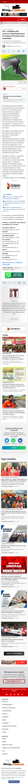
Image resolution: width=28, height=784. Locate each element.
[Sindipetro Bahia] (14, 329)
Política (4, 701)
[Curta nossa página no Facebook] (6, 694)
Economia (5, 717)
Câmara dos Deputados (9, 726)
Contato (4, 754)
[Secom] (14, 14)
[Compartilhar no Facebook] (4, 51)
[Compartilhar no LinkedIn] (23, 51)
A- (20, 82)
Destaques (5, 723)
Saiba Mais (14, 319)
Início (4, 738)
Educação (5, 729)
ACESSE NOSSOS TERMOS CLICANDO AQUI (12, 778)
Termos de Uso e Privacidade (11, 748)
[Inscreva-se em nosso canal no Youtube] (18, 694)
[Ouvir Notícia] (4, 88)
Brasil (4, 720)
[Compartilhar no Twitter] (9, 51)
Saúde (4, 732)
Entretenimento (7, 704)
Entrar (5, 1)
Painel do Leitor (7, 744)
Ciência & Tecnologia (8, 707)
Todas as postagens (14, 653)
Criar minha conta (13, 681)
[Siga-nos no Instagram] (10, 694)
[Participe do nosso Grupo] (14, 276)
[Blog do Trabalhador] (14, 8)
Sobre (4, 741)
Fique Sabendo (6, 710)
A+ (25, 82)
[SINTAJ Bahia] (14, 662)
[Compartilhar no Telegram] (18, 51)
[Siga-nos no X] (14, 694)
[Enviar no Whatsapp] (13, 51)
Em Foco (4, 714)
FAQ (3, 751)
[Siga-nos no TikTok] (22, 694)
